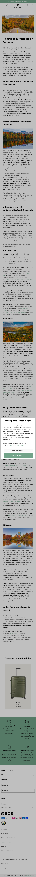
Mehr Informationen (18, 451)
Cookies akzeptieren (18, 455)
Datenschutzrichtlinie (16, 445)
